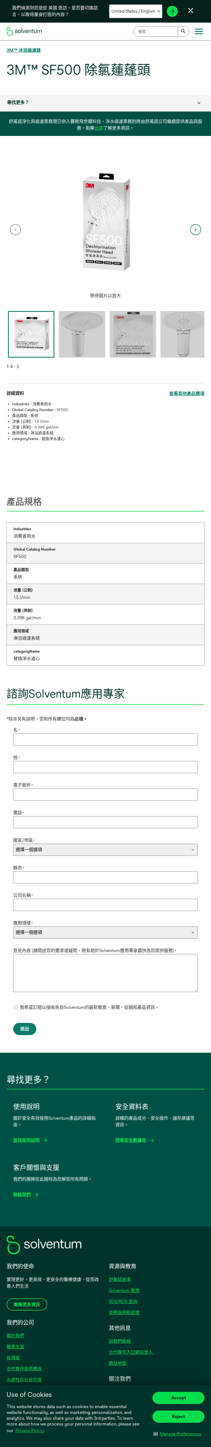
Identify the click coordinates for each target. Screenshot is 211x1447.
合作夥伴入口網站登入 (131, 1352)
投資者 (13, 1357)
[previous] (15, 229)
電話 (18, 812)
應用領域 (23, 923)
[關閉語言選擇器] (191, 10)
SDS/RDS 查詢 (123, 1301)
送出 (24, 1028)
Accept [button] (178, 1397)
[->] (172, 11)
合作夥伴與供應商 (24, 1368)
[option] (105, 229)
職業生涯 (15, 1346)
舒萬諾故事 (120, 1279)
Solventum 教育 (124, 1290)
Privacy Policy (29, 1430)
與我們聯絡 (120, 1341)
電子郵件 (23, 785)
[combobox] (161, 31)
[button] (177, 1433)
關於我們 (15, 1335)
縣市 (18, 867)
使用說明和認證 (124, 1312)
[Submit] (183, 31)
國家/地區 (24, 840)
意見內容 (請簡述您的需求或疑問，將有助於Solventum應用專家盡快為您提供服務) (94, 950)
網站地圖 (117, 1363)
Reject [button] (178, 1416)
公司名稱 (23, 895)
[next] (195, 229)
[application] (105, 224)
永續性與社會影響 (24, 1379)
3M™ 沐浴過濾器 (24, 50)
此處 (99, 128)
